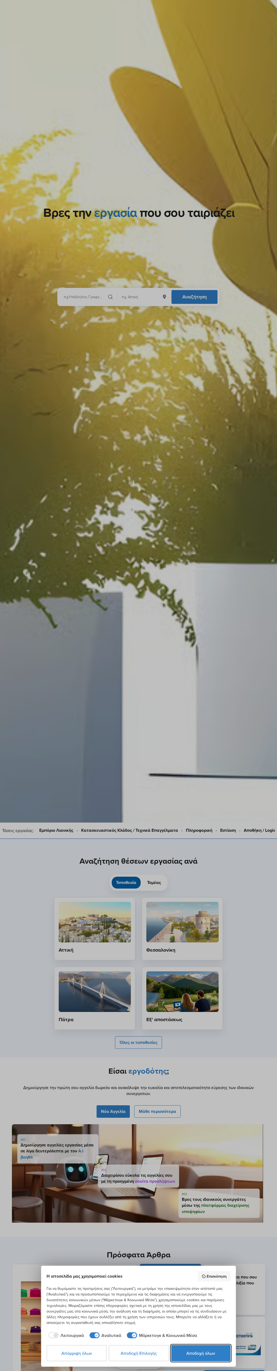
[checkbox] (65, 1335)
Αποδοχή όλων (200, 1353)
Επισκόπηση (217, 1276)
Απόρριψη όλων (76, 1353)
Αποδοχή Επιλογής (139, 1353)
